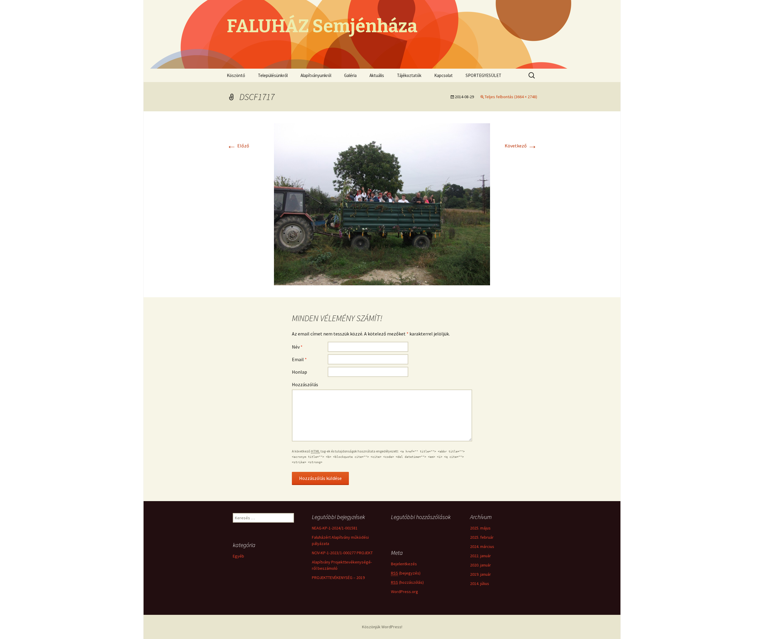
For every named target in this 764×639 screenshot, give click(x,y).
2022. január (480, 555)
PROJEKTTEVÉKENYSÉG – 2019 (338, 577)
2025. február (482, 537)
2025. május (480, 528)
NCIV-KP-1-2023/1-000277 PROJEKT (342, 552)
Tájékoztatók (409, 75)
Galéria (350, 75)
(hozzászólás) (407, 582)
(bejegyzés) (405, 573)
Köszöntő (236, 75)
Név (297, 347)
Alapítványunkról (316, 75)
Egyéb (238, 556)
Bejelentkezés (404, 563)
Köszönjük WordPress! (382, 626)
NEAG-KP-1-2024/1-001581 (335, 528)
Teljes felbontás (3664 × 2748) (511, 96)
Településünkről (273, 75)
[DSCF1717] (382, 204)
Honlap (299, 372)
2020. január (480, 565)
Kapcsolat (443, 75)
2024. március (482, 546)
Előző (238, 146)
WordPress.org (404, 591)
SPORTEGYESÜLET (483, 75)
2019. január (480, 574)
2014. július (479, 583)
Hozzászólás (305, 384)
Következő (521, 146)
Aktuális (376, 75)
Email (299, 359)
